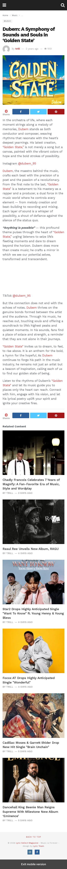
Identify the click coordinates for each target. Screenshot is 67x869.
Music (7, 21)
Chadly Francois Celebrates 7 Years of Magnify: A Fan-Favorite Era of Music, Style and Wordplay (31, 484)
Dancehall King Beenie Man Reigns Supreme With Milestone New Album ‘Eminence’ (30, 811)
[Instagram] (29, 852)
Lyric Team (38, 846)
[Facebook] (37, 852)
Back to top (33, 837)
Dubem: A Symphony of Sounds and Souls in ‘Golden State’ (29, 34)
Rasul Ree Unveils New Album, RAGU (31, 549)
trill (17, 48)
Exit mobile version (33, 864)
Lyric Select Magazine (27, 843)
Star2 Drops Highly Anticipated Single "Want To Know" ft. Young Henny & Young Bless (33, 613)
